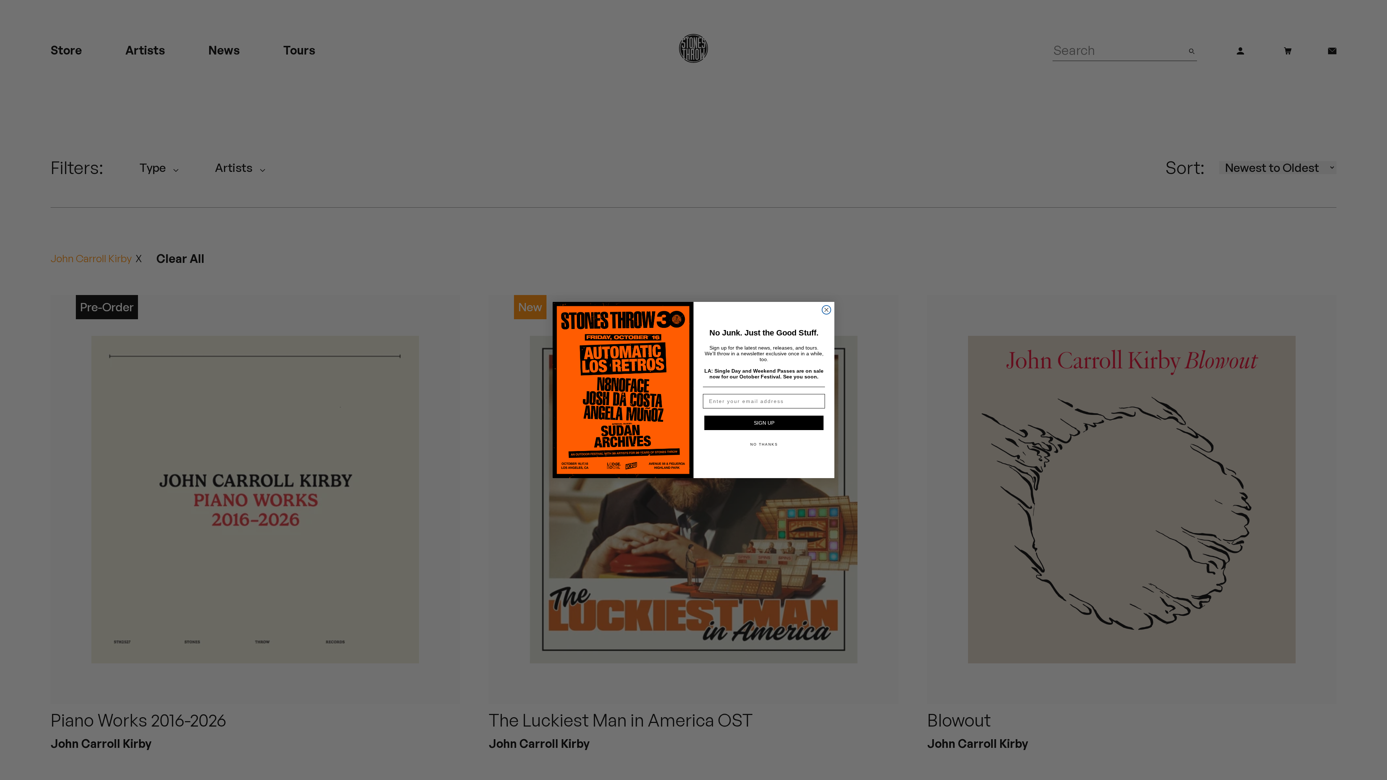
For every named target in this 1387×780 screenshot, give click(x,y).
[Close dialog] (826, 310)
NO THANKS (764, 444)
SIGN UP (764, 423)
